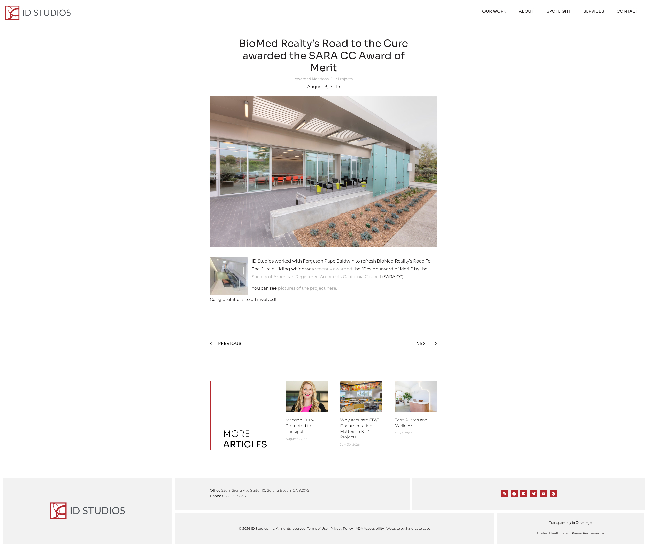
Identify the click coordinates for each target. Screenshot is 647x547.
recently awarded (333, 268)
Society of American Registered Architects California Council (316, 276)
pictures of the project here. (307, 288)
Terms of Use (317, 528)
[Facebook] (514, 493)
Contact (627, 11)
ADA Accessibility (370, 528)
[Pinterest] (553, 493)
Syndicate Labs (417, 528)
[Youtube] (543, 493)
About (526, 11)
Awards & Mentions (312, 79)
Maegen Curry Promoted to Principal (300, 426)
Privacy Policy (341, 528)
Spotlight (559, 11)
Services (593, 11)
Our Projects (341, 79)
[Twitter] (533, 493)
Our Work (494, 11)
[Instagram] (504, 493)
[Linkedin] (523, 493)
